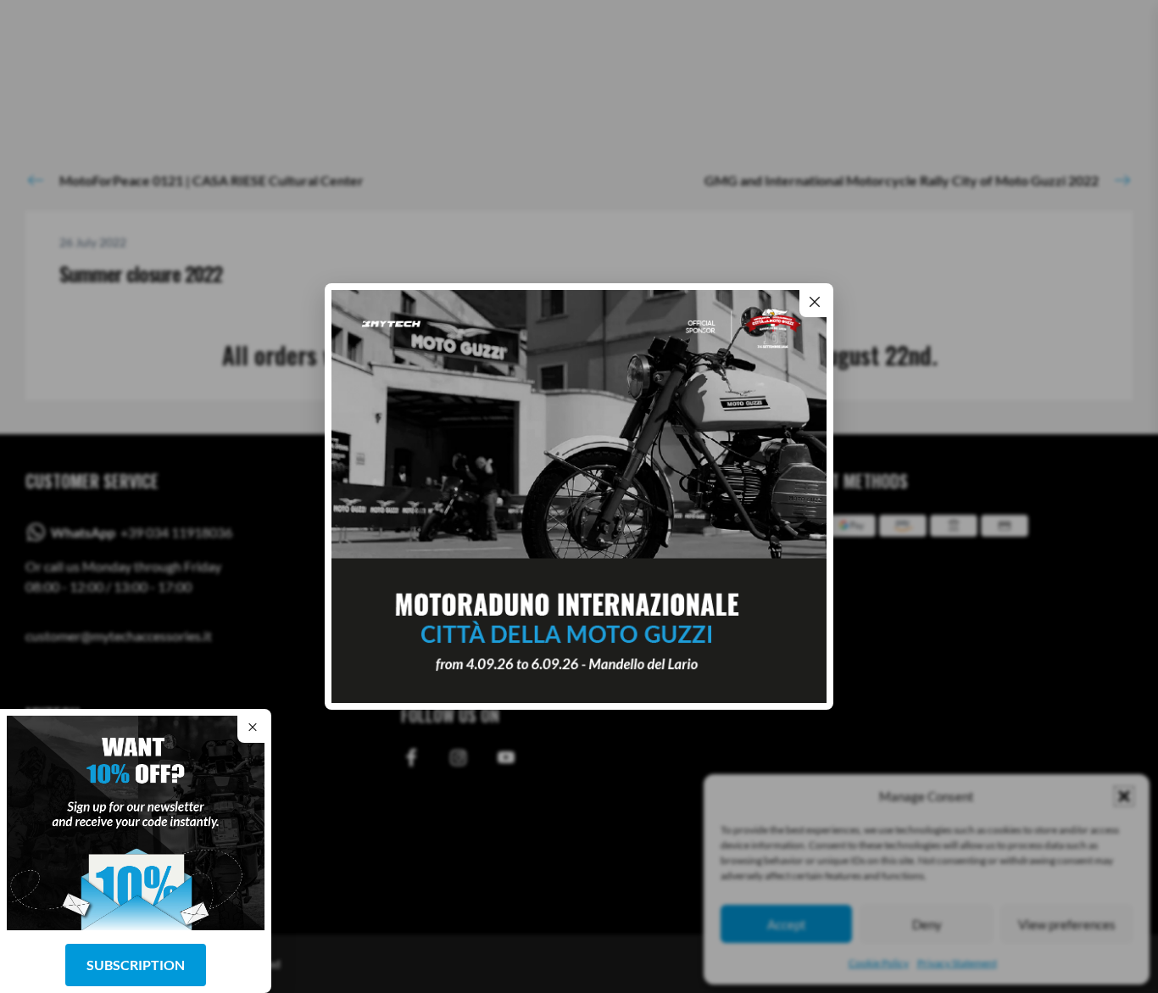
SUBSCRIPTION (135, 965)
